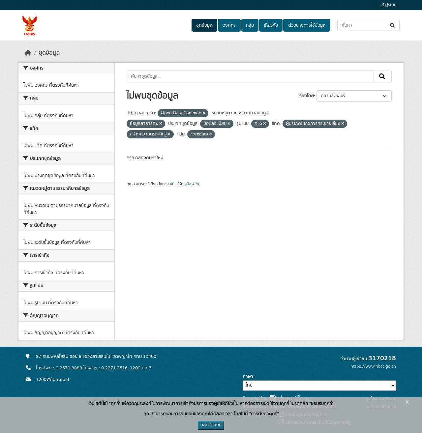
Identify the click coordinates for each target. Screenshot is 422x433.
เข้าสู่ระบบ (388, 5)
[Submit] (393, 25)
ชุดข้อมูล (204, 25)
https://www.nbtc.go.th (373, 366)
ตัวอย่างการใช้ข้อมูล (306, 25)
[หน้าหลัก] (28, 53)
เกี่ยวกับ (271, 25)
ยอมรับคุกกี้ (211, 425)
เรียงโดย (306, 96)
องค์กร (229, 25)
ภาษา (248, 376)
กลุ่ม (250, 25)
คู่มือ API (191, 184)
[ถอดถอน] (204, 113)
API (172, 184)
